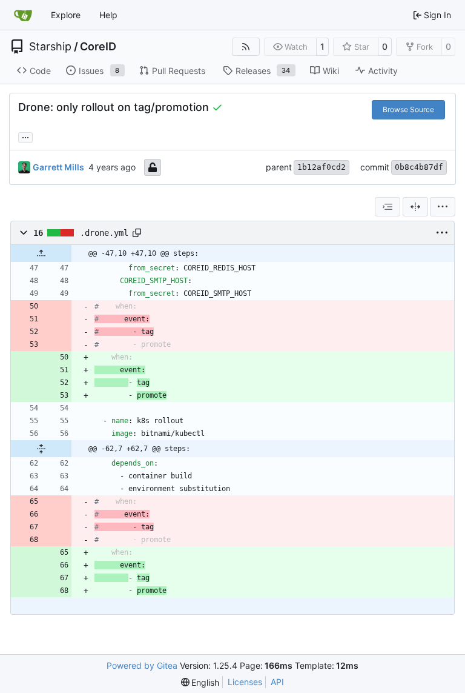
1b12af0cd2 (321, 167)
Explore (66, 15)
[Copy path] (136, 232)
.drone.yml (104, 233)
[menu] (442, 206)
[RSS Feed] (246, 47)
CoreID (98, 47)
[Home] (23, 15)
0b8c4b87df (419, 167)
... (25, 136)
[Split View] (415, 206)
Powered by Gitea (142, 665)
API (277, 682)
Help (108, 15)
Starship (50, 47)
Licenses (245, 682)
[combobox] (387, 206)
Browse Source (408, 109)
